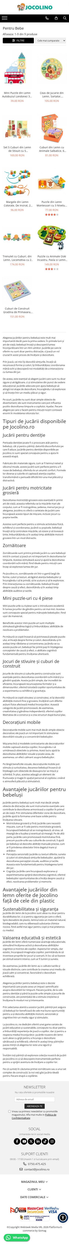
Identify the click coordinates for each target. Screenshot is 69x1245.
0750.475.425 (36, 1164)
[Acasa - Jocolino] (34, 7)
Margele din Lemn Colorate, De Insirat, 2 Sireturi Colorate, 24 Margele (17, 203)
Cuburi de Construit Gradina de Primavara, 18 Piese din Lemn (17, 310)
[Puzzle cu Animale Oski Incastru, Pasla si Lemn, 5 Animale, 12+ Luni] (51, 237)
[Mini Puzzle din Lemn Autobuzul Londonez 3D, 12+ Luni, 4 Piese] (17, 69)
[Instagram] (52, 1141)
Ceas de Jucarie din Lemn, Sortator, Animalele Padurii (52, 94)
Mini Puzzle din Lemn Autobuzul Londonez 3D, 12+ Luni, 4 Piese (17, 94)
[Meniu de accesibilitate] (63, 1217)
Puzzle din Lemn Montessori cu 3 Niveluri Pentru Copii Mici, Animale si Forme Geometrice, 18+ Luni (52, 203)
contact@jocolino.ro (36, 1169)
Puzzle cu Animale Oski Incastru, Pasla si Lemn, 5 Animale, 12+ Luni (51, 258)
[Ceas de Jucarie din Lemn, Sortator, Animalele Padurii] (51, 69)
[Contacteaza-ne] (47, 18)
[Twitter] (31, 1141)
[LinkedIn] (38, 1141)
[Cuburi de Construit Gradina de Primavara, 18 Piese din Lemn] (17, 290)
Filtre (19, 40)
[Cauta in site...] (65, 18)
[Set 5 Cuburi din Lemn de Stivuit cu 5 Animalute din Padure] (17, 128)
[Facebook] (17, 1141)
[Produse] (5, 19)
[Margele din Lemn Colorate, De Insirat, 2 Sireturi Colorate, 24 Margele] (17, 182)
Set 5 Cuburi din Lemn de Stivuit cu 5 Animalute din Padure (17, 149)
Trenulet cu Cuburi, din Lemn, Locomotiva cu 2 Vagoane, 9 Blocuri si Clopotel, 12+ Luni (17, 258)
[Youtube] (24, 1141)
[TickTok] (45, 1141)
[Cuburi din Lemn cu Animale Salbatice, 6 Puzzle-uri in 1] (51, 128)
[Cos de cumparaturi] (56, 18)
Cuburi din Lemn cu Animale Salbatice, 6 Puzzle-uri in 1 (51, 149)
